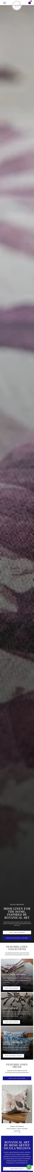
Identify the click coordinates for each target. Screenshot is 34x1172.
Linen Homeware (19, 1126)
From (17, 1131)
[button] (2, 1107)
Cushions (12, 1126)
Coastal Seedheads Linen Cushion (17, 1129)
